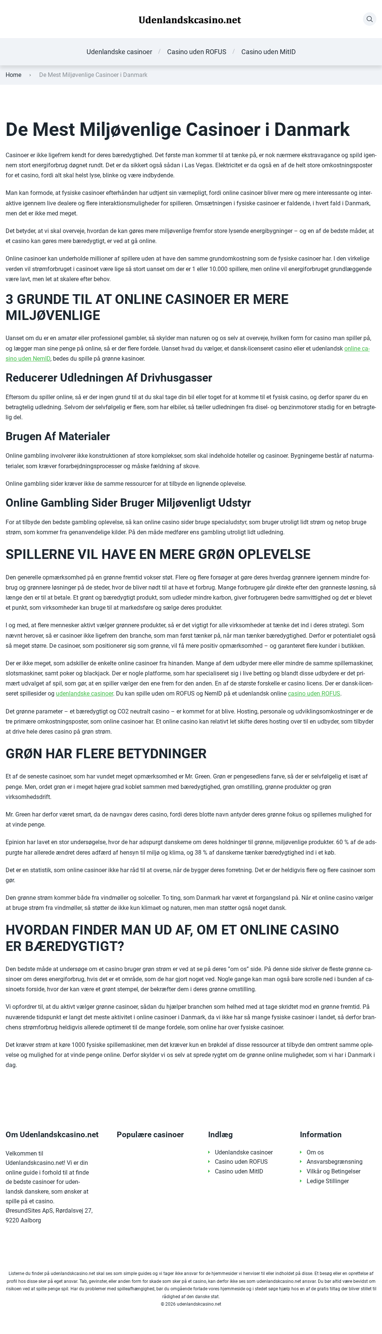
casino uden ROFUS (314, 693)
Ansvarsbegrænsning (335, 1161)
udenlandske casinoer (84, 693)
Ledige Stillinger (328, 1181)
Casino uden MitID (268, 52)
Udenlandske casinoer (119, 52)
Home (13, 74)
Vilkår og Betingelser (333, 1171)
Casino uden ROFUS (196, 52)
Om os (315, 1152)
